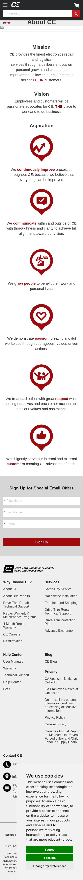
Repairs (9, 834)
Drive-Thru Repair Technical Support (16, 604)
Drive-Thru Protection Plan (60, 621)
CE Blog (51, 661)
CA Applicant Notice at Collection (61, 680)
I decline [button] (50, 857)
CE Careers (11, 634)
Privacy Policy (55, 717)
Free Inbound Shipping (61, 603)
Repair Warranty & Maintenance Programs (19, 615)
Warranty (9, 668)
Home (6, 22)
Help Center (12, 682)
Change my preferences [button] (49, 866)
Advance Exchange (59, 630)
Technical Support (16, 675)
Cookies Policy (55, 724)
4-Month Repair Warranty (14, 625)
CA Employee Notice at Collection (61, 690)
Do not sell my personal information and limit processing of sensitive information (61, 705)
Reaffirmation (12, 641)
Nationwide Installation (61, 596)
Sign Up (41, 542)
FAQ (6, 689)
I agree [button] (49, 849)
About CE (10, 589)
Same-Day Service (58, 589)
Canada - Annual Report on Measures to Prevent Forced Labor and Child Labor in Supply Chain (62, 737)
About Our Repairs (16, 596)
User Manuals (13, 661)
